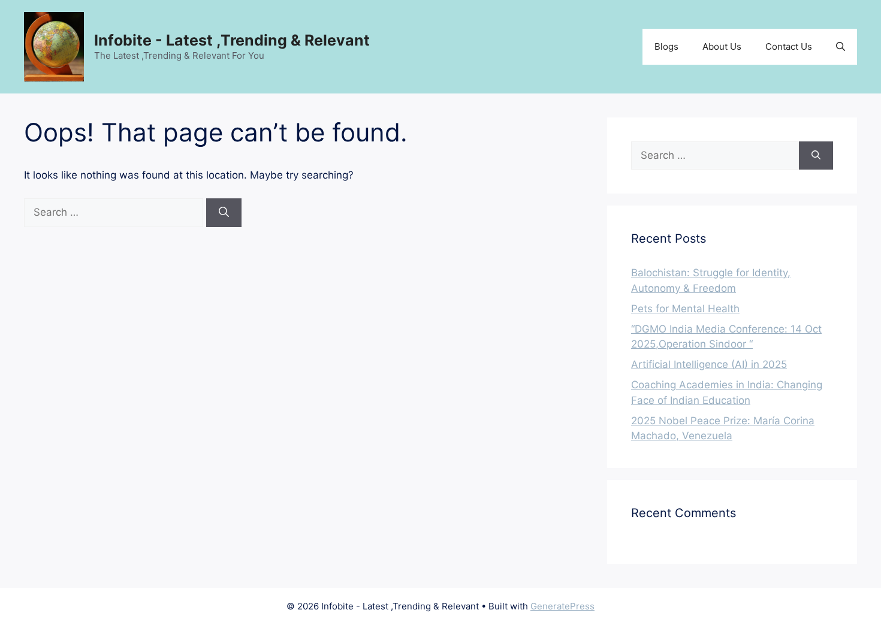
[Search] (224, 212)
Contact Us (788, 46)
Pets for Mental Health (685, 309)
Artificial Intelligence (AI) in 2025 (709, 364)
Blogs (666, 46)
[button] (840, 47)
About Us (721, 46)
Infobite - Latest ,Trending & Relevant (232, 40)
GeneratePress (562, 606)
